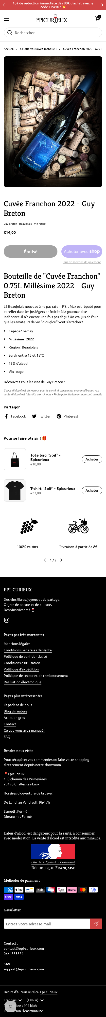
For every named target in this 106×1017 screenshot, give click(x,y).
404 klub (30, 1005)
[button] (97, 19)
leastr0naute (33, 1010)
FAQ (7, 736)
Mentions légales (17, 643)
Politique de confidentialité (25, 656)
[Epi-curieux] (51, 19)
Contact (10, 724)
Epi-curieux (48, 991)
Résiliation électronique (22, 682)
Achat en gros (14, 717)
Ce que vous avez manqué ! (38, 49)
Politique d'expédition (21, 669)
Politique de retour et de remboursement (36, 675)
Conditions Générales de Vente (28, 650)
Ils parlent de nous (18, 704)
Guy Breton (54, 381)
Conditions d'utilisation (22, 662)
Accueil (9, 49)
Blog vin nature (15, 711)
